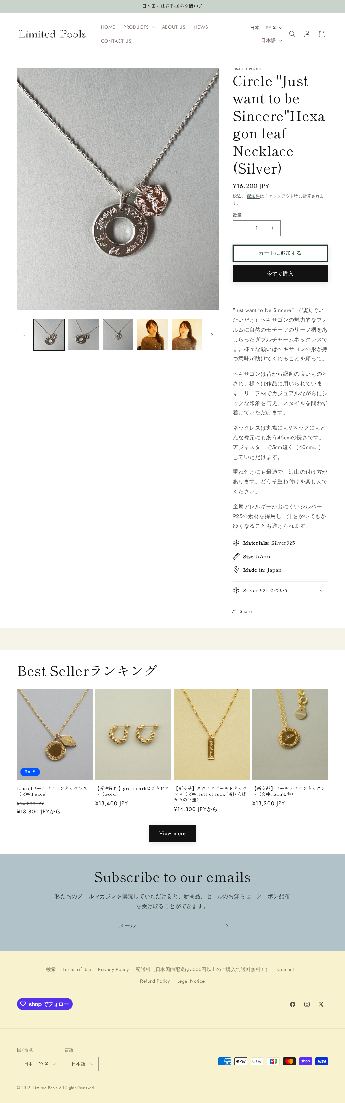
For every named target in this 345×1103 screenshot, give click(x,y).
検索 (51, 969)
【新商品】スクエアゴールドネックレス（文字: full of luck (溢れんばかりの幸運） (210, 794)
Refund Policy (155, 981)
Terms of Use (77, 969)
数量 (237, 215)
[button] (138, 27)
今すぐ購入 (280, 273)
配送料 (253, 196)
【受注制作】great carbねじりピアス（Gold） (132, 791)
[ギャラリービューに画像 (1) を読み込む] (49, 334)
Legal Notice (191, 981)
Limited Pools (45, 1087)
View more (172, 833)
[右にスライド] (212, 334)
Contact (285, 969)
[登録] (225, 926)
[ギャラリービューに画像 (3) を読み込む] (118, 334)
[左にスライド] (24, 334)
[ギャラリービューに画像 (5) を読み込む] (187, 334)
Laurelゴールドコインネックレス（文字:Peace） (52, 791)
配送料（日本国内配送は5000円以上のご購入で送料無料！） (203, 969)
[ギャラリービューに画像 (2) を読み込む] (83, 334)
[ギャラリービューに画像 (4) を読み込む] (152, 334)
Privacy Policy (113, 969)
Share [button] (246, 611)
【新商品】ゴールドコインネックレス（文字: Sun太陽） (289, 791)
